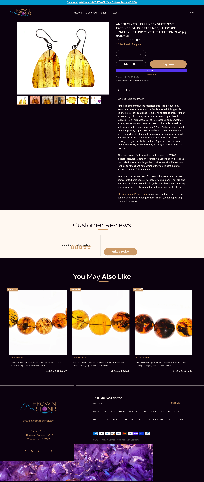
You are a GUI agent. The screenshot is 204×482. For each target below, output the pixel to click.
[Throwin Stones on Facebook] (125, 77)
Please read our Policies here (132, 194)
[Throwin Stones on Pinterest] (132, 77)
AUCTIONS (98, 420)
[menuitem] (77, 13)
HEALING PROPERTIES (130, 420)
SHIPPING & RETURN (127, 412)
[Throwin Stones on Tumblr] (134, 77)
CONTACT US (109, 412)
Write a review (120, 252)
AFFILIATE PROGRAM (153, 420)
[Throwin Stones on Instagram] (129, 77)
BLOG (168, 420)
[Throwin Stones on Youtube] (138, 77)
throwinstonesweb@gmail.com (38, 420)
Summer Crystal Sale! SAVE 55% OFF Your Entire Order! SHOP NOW (102, 2)
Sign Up (175, 403)
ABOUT (96, 412)
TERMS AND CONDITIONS (152, 412)
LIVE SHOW (111, 420)
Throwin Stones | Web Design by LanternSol (121, 439)
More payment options (151, 74)
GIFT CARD (179, 420)
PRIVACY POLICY (175, 412)
